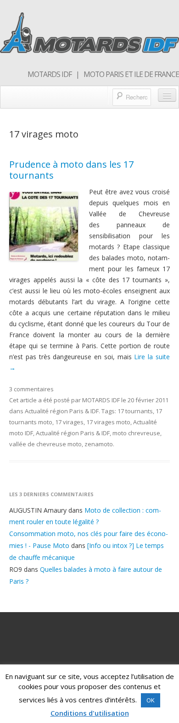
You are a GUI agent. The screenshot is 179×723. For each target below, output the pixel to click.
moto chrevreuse (136, 433)
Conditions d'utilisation (89, 713)
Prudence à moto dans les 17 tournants (71, 169)
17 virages (69, 422)
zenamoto (98, 444)
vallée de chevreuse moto (45, 444)
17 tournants (135, 411)
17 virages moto (108, 422)
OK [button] (150, 700)
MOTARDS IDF (101, 400)
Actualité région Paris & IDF (62, 411)
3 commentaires (31, 389)
